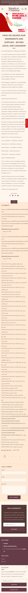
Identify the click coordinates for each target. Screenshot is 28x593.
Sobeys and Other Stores (10, 546)
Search (3, 559)
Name (3, 470)
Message (3, 484)
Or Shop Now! (14, 589)
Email (2, 477)
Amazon (6, 543)
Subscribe (14, 529)
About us (3, 561)
